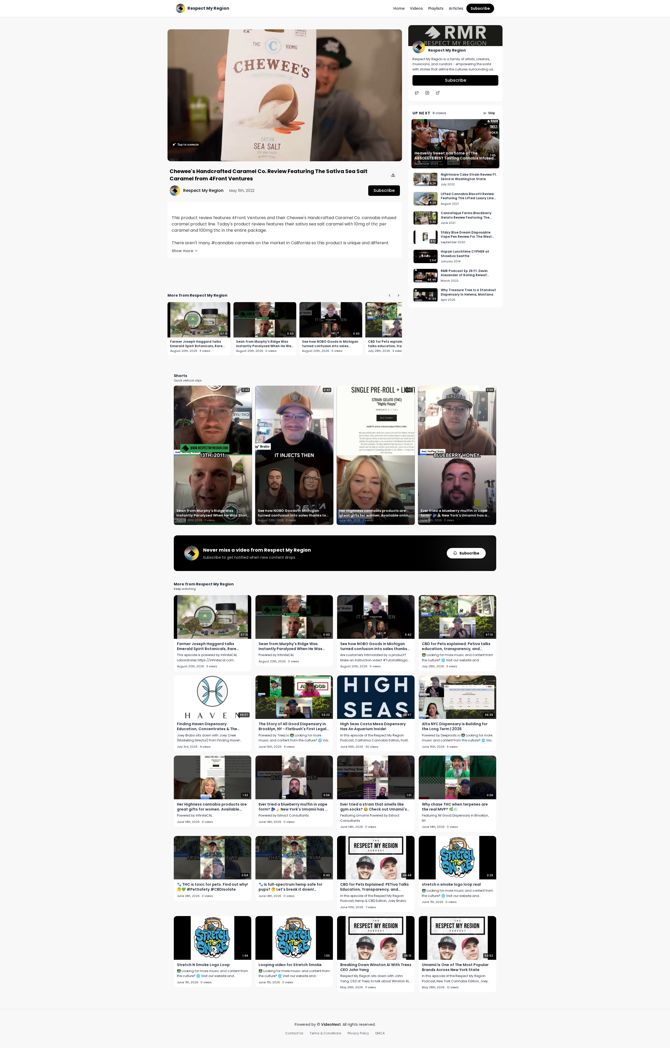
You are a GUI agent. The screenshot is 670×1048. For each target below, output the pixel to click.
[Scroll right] (398, 295)
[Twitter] (416, 93)
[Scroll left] (389, 295)
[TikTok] (437, 93)
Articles (456, 8)
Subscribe (480, 8)
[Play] (285, 95)
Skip (491, 113)
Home (399, 8)
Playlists (436, 8)
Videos (416, 8)
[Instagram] (427, 93)
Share (391, 36)
